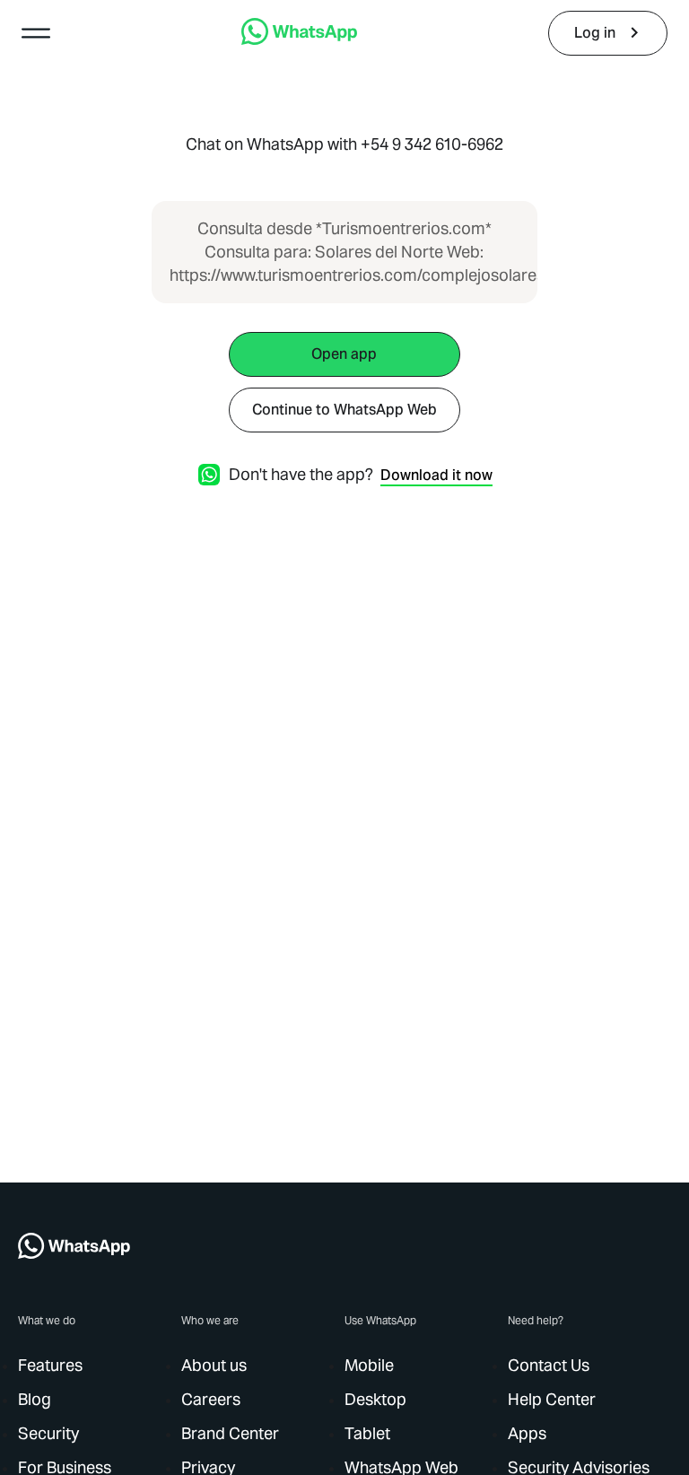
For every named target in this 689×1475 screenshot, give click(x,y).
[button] (36, 33)
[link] (299, 40)
